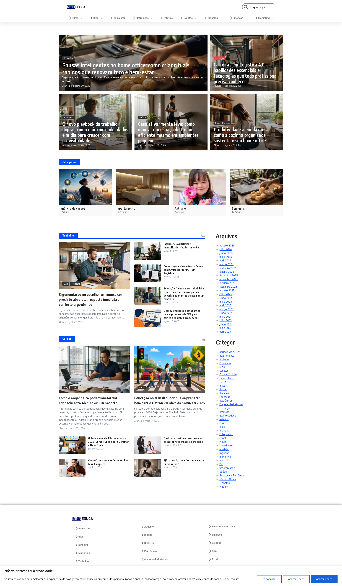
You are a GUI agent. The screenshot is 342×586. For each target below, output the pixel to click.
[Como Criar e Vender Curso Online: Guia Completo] (72, 468)
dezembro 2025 (228, 275)
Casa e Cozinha (222, 123)
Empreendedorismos (231, 404)
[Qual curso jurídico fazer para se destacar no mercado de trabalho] (147, 445)
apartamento (226, 355)
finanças (224, 430)
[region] (171, 576)
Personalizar (269, 578)
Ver (203, 236)
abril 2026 (225, 260)
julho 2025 (225, 294)
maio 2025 (225, 301)
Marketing (264, 18)
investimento (226, 445)
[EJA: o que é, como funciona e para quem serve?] (147, 468)
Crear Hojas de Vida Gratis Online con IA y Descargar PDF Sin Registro (183, 270)
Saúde (142, 117)
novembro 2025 (228, 279)
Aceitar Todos (296, 578)
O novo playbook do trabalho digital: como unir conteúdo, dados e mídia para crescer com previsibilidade (95, 132)
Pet (221, 464)
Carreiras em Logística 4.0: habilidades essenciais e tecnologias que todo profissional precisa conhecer (246, 73)
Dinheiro (83, 544)
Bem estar (119, 18)
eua (221, 423)
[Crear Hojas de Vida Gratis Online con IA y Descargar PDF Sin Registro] (147, 273)
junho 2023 (225, 324)
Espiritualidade (227, 415)
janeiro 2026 (226, 271)
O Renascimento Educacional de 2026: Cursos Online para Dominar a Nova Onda (108, 442)
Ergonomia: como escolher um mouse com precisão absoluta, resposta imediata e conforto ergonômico (91, 299)
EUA (214, 551)
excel (222, 426)
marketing (68, 117)
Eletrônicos (142, 18)
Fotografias (226, 434)
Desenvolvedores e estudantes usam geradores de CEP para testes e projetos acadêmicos (182, 314)
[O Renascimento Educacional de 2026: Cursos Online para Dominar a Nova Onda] (72, 445)
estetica (224, 419)
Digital (148, 534)
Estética (168, 18)
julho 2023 (225, 320)
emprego (219, 58)
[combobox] (259, 7)
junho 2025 (226, 297)
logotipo (224, 452)
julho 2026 (225, 249)
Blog (96, 18)
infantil (223, 438)
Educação (224, 396)
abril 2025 (225, 305)
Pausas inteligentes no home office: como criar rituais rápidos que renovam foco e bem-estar (126, 68)
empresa (224, 411)
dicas (222, 385)
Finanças (238, 18)
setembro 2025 (228, 286)
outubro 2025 (227, 282)
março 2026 (226, 264)
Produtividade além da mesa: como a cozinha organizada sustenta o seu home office (242, 135)
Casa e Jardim (227, 378)
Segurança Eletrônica (231, 475)
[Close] (338, 568)
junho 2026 (226, 253)
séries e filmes (227, 479)
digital (223, 389)
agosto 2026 (227, 245)
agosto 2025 (227, 290)
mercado (224, 460)
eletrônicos (225, 400)
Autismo (224, 359)
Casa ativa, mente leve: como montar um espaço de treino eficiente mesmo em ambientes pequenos (168, 132)
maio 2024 (225, 316)
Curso (75, 18)
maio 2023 (225, 327)
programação (227, 467)
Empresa (217, 534)
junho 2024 (225, 312)
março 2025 (226, 309)
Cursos (66, 338)
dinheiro (224, 393)
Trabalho (213, 18)
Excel (215, 559)
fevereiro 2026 (228, 267)
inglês (222, 441)
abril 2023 (225, 331)
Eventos (188, 18)
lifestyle (224, 449)
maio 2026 (225, 256)
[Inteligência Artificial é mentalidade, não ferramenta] (147, 251)
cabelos (224, 370)
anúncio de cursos (229, 351)
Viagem (223, 486)
